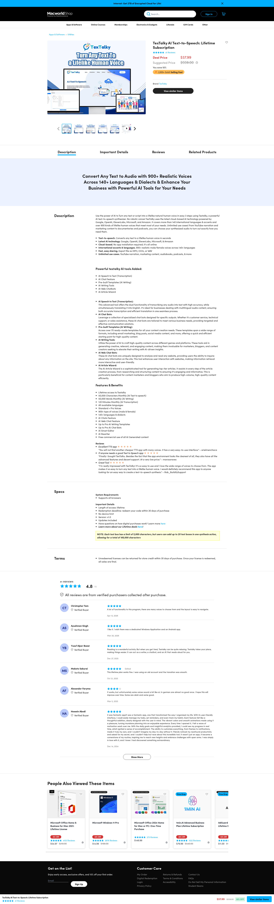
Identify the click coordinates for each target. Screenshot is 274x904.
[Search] (148, 14)
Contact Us (194, 874)
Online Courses (98, 24)
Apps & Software (74, 24)
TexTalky (163, 83)
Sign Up (79, 884)
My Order (142, 874)
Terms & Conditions (173, 878)
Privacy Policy (144, 885)
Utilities (71, 34)
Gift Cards (188, 24)
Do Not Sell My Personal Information (207, 881)
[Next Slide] (134, 129)
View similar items (173, 90)
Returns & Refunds (172, 874)
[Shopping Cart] (224, 14)
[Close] (222, 3)
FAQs (191, 878)
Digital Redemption (147, 878)
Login (140, 881)
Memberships (120, 24)
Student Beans (195, 885)
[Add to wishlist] (226, 42)
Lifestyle (170, 24)
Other (205, 24)
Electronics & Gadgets (147, 24)
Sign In (208, 14)
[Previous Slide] (58, 129)
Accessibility (169, 881)
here (163, 523)
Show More (137, 756)
